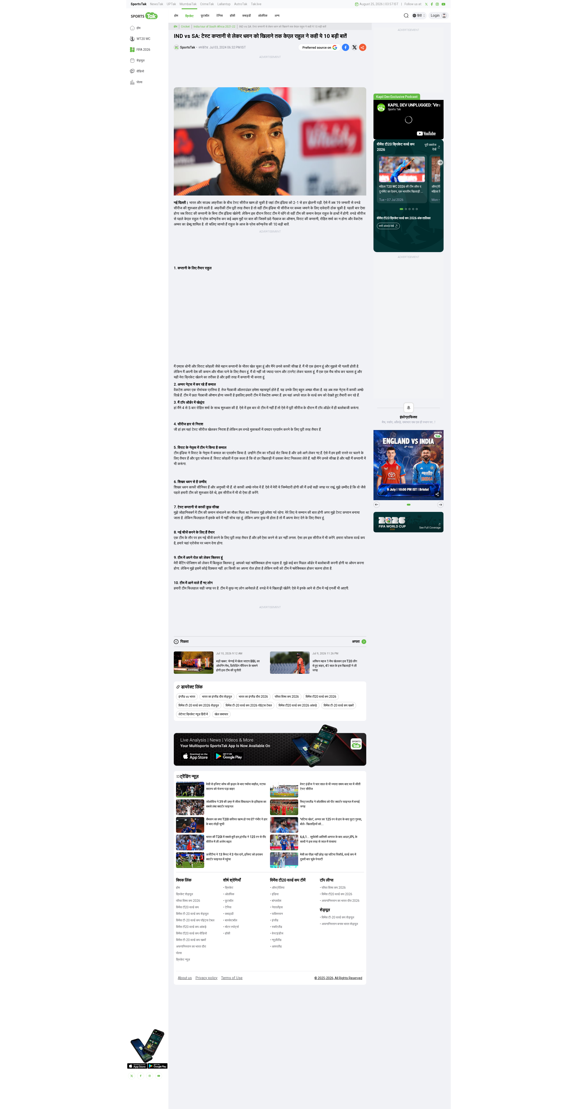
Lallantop (224, 4)
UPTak (171, 4)
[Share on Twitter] (354, 47)
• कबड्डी (228, 914)
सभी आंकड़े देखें (386, 226)
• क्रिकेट (228, 887)
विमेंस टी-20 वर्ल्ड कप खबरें (191, 940)
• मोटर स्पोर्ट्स (231, 927)
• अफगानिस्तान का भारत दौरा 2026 (339, 900)
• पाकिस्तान (276, 914)
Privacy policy (206, 978)
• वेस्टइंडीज (276, 933)
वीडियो (140, 71)
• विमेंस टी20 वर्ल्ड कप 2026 (336, 894)
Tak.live (256, 4)
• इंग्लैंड (274, 920)
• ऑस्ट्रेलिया (277, 887)
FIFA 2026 (143, 49)
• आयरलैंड (276, 946)
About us (185, 978)
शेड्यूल (140, 60)
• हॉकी (226, 933)
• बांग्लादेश (275, 900)
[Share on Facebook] (345, 47)
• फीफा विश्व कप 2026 (333, 887)
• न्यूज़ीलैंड (276, 940)
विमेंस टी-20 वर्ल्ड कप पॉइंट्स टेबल (195, 920)
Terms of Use (232, 978)
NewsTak (156, 4)
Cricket (185, 26)
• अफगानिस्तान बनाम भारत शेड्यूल (339, 924)
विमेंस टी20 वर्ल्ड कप (187, 907)
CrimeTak (207, 4)
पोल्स (139, 82)
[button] (176, 15)
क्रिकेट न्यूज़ (183, 959)
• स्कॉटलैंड (276, 927)
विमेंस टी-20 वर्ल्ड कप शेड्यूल (192, 914)
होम (138, 28)
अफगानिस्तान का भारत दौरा (191, 946)
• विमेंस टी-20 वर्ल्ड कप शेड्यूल (337, 917)
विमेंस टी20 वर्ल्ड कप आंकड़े (191, 927)
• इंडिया (274, 894)
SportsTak (139, 4)
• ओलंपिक (228, 894)
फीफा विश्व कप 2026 (188, 900)
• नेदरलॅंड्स (276, 907)
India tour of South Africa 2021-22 (214, 26)
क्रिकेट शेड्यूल (184, 894)
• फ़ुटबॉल (228, 900)
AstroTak (240, 4)
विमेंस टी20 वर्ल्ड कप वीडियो (191, 933)
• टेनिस (227, 907)
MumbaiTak (188, 4)
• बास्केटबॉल (230, 920)
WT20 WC (143, 39)
